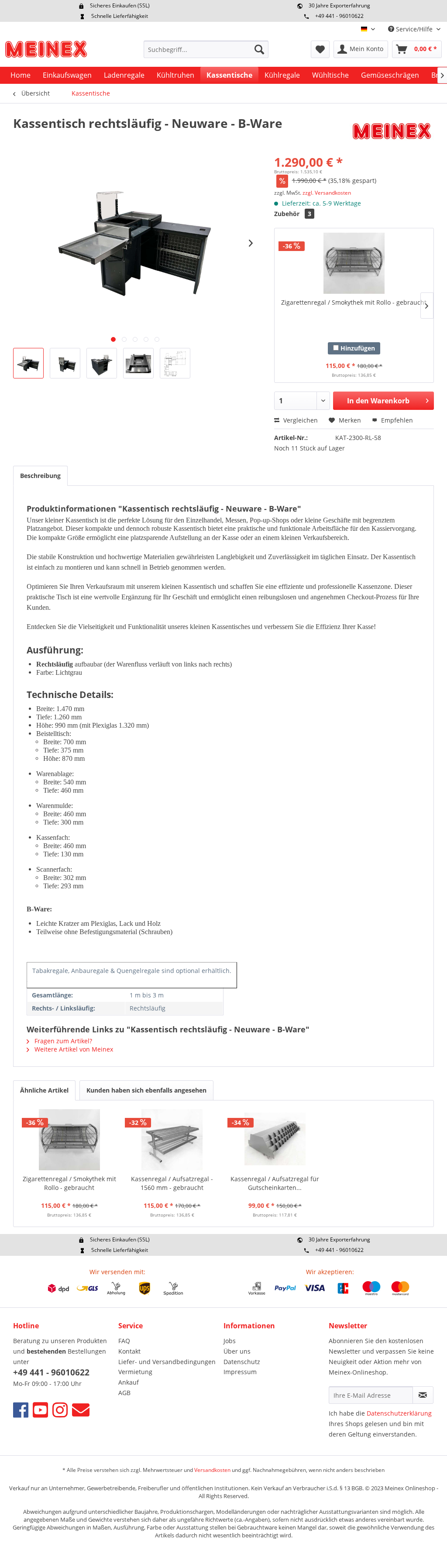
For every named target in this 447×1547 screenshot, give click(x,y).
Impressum (240, 1372)
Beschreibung (40, 475)
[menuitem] (206, 49)
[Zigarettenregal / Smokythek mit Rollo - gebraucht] (354, 263)
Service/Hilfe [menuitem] (414, 29)
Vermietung (135, 1372)
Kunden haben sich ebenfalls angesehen (146, 1090)
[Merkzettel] (320, 49)
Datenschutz (242, 1362)
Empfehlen (396, 420)
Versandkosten (212, 1470)
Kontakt (129, 1351)
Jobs (230, 1341)
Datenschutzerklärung (399, 1413)
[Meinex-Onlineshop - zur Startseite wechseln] (45, 51)
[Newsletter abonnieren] (423, 1395)
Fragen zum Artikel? (62, 1041)
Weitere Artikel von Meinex (73, 1049)
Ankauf (128, 1382)
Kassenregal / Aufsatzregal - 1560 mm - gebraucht (172, 1183)
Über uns (237, 1351)
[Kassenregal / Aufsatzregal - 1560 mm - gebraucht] (172, 1139)
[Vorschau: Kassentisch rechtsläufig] (28, 363)
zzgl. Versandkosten (327, 192)
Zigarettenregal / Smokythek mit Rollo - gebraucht (353, 302)
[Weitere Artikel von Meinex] (392, 132)
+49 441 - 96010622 (339, 16)
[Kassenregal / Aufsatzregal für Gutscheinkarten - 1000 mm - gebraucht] (275, 1139)
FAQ (124, 1341)
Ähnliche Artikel (44, 1090)
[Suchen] (259, 49)
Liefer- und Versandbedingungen (167, 1362)
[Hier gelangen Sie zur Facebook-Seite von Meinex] (20, 1410)
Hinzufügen (357, 348)
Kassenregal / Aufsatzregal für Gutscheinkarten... (274, 1183)
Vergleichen (300, 420)
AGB (124, 1393)
